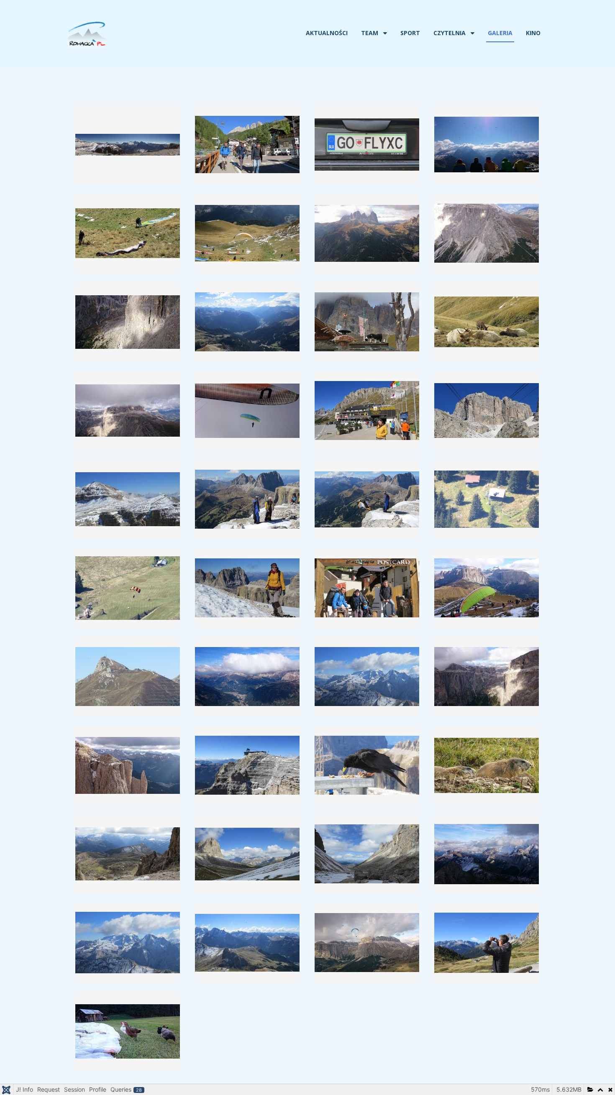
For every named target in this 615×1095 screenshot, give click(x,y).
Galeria (500, 33)
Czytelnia (449, 33)
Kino (533, 33)
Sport (410, 33)
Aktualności (327, 33)
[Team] (384, 33)
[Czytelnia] (471, 33)
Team (369, 33)
